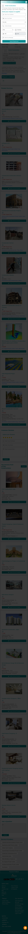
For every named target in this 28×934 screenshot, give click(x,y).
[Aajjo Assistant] (25, 928)
